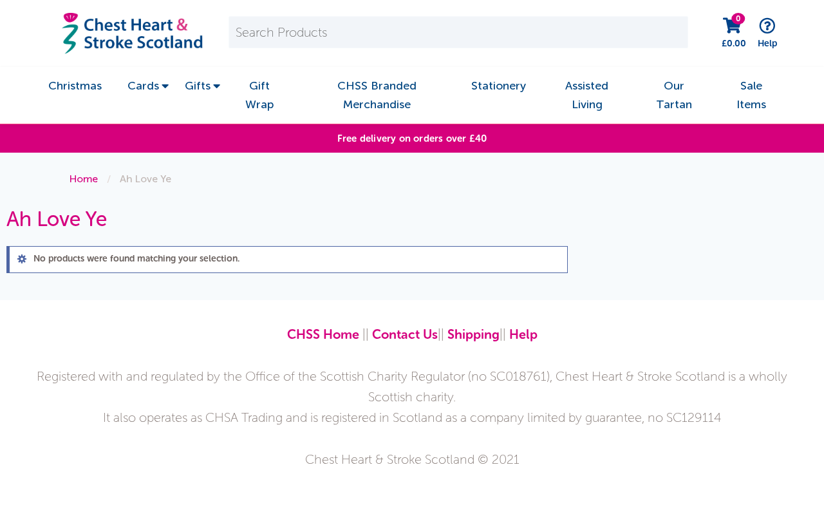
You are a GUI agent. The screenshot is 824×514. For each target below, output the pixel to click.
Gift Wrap (259, 95)
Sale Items (751, 95)
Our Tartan (674, 95)
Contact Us (405, 334)
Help (523, 334)
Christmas (75, 86)
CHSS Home (323, 334)
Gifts (198, 86)
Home (84, 179)
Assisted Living (586, 95)
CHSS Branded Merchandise (377, 95)
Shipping (473, 334)
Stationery (498, 86)
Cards (143, 86)
